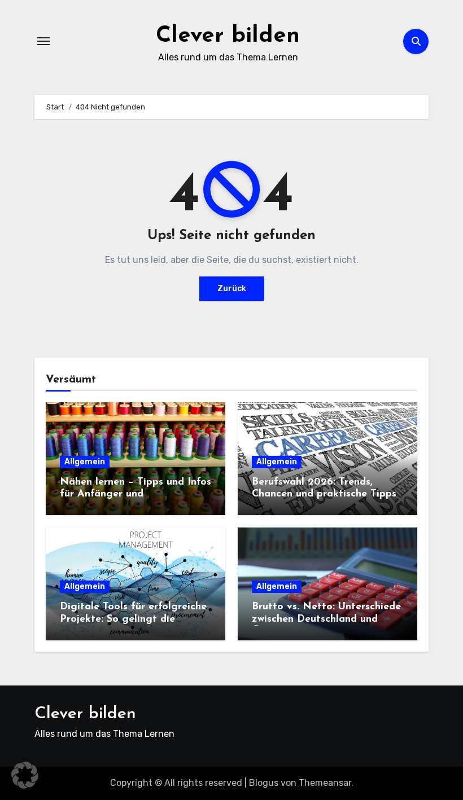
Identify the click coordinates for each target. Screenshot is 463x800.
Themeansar (325, 782)
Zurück (231, 288)
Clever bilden (228, 36)
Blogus (263, 782)
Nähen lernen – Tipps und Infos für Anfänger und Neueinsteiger (135, 494)
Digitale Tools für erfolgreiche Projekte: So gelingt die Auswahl (133, 619)
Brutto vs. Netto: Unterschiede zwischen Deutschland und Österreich (326, 619)
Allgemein (84, 462)
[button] (25, 775)
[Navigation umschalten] (43, 41)
